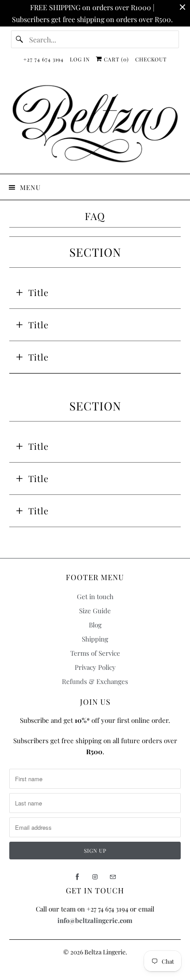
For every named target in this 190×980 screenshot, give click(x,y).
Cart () (115, 59)
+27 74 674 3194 (43, 59)
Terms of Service (95, 653)
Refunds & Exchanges (95, 681)
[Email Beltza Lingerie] (112, 877)
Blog (95, 624)
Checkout (151, 59)
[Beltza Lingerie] (95, 124)
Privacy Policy (95, 667)
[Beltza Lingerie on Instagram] (95, 877)
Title (38, 292)
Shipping (95, 638)
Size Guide (95, 610)
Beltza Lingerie (104, 952)
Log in (80, 59)
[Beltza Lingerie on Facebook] (77, 877)
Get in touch (95, 596)
